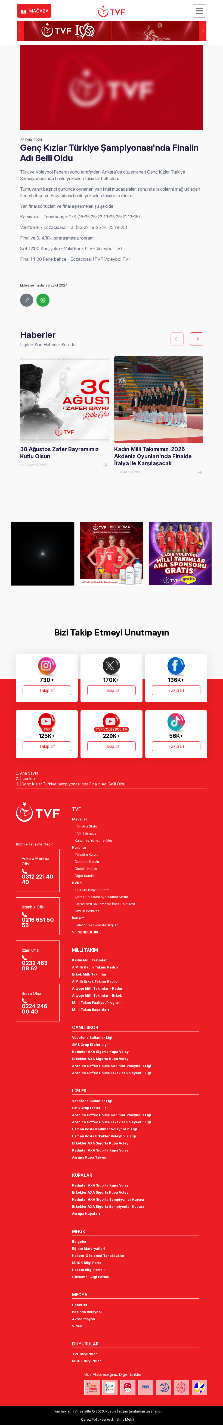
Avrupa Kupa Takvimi (90, 1157)
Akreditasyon (83, 1319)
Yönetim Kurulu (86, 855)
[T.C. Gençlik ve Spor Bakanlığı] (181, 1387)
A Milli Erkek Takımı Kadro (94, 981)
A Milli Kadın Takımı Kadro (95, 967)
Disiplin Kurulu (86, 869)
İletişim (78, 918)
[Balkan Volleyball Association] (163, 1387)
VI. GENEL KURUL (86, 932)
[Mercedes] (43, 553)
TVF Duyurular (84, 1354)
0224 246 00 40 (34, 1009)
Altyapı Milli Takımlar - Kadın (97, 988)
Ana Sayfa (29, 773)
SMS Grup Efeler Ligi (90, 1045)
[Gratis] (180, 553)
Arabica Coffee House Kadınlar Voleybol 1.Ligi (111, 1066)
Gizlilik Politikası (87, 911)
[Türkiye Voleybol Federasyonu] (111, 11)
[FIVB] (145, 1387)
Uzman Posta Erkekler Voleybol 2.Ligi (104, 1136)
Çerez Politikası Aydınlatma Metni (101, 897)
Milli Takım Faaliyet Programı (97, 1003)
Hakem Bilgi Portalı (88, 1270)
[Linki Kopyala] (26, 300)
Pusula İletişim (117, 1411)
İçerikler (28, 778)
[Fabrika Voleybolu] (92, 1387)
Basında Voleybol (87, 1312)
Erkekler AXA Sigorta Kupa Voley (100, 1059)
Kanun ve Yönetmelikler (93, 840)
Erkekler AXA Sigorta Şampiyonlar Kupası (108, 1206)
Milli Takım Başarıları (90, 1010)
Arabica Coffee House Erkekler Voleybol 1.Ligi (111, 1073)
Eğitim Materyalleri (88, 1249)
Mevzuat (79, 819)
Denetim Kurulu (87, 862)
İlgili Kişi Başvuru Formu (93, 890)
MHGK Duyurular (86, 1361)
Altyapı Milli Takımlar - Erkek (97, 995)
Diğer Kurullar (85, 876)
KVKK (77, 883)
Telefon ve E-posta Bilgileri (97, 925)
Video (77, 1326)
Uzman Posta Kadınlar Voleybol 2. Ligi (104, 1129)
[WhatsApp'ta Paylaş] (42, 300)
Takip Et (47, 690)
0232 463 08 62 (35, 965)
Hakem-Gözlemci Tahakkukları (99, 1256)
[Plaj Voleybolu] (109, 1387)
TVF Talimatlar (86, 833)
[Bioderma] (111, 553)
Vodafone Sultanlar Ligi (92, 1038)
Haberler (80, 1305)
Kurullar (79, 847)
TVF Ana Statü (86, 826)
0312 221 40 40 (37, 879)
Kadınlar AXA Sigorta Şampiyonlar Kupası (108, 1199)
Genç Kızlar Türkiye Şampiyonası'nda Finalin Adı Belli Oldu (73, 784)
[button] (202, 31)
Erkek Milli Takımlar (89, 974)
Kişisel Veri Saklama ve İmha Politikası (105, 904)
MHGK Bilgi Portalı (88, 1263)
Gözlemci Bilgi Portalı (90, 1277)
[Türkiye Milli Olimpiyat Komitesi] (127, 1387)
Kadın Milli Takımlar (89, 960)
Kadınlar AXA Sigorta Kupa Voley (100, 1052)
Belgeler (79, 1242)
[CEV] (199, 1387)
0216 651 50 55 (38, 922)
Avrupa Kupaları (86, 1214)
